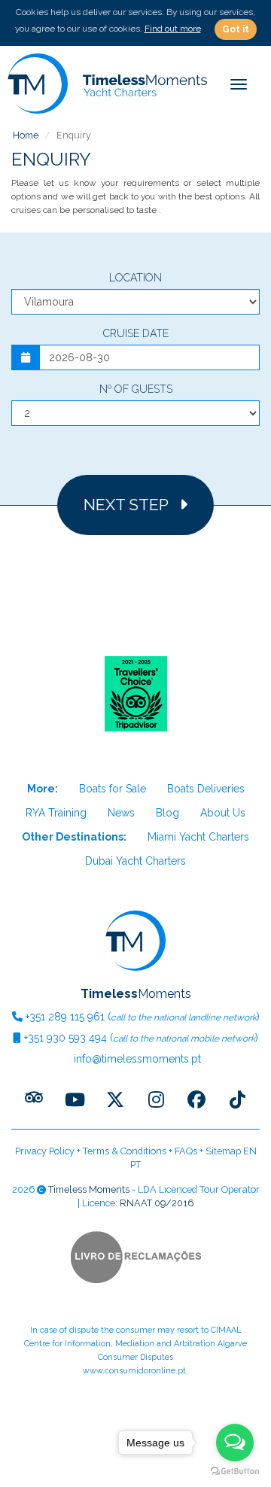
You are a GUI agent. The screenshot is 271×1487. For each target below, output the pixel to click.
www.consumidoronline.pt (134, 1371)
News (121, 813)
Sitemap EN (231, 1151)
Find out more (173, 28)
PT (135, 1164)
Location (135, 278)
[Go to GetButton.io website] (235, 1471)
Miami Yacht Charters (198, 837)
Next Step (131, 504)
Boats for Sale (112, 789)
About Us (222, 813)
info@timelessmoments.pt (136, 1059)
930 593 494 (65, 1038)
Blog (167, 813)
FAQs (186, 1151)
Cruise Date (136, 333)
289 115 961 (65, 1017)
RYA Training (56, 813)
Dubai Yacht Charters (135, 861)
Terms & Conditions (124, 1151)
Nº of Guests (135, 389)
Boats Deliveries (206, 789)
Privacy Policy (45, 1151)
